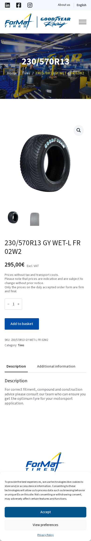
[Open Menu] (82, 22)
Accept (45, 512)
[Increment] (18, 304)
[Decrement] (8, 304)
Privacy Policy (45, 535)
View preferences (45, 525)
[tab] (16, 366)
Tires (26, 73)
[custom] (7, 5)
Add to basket (21, 323)
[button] (79, 130)
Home (12, 73)
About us (64, 5)
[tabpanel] (45, 392)
